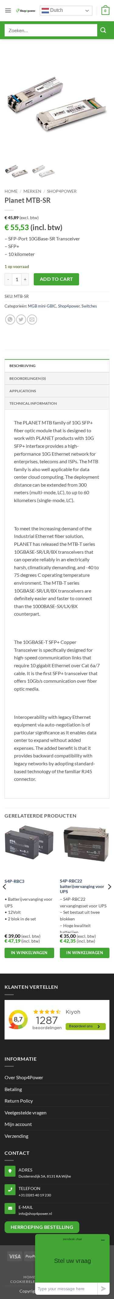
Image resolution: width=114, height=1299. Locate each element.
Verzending (16, 1136)
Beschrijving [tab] (22, 365)
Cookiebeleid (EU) (29, 1281)
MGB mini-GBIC (42, 306)
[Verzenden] (103, 30)
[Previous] (5, 899)
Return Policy (19, 1100)
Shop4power (62, 191)
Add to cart (56, 279)
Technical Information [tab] (33, 403)
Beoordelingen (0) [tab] (27, 378)
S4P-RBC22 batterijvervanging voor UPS (82, 886)
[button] (8, 10)
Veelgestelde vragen (26, 1112)
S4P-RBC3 (14, 881)
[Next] (109, 899)
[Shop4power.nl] (25, 11)
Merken (32, 191)
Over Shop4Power (24, 1077)
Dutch (56, 10)
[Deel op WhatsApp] (10, 320)
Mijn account (18, 1124)
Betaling (13, 1089)
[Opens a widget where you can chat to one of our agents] (72, 1264)
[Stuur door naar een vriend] (32, 320)
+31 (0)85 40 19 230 (35, 1195)
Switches (89, 306)
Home (11, 191)
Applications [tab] (22, 391)
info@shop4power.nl (35, 1213)
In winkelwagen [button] (29, 952)
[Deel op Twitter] (21, 320)
